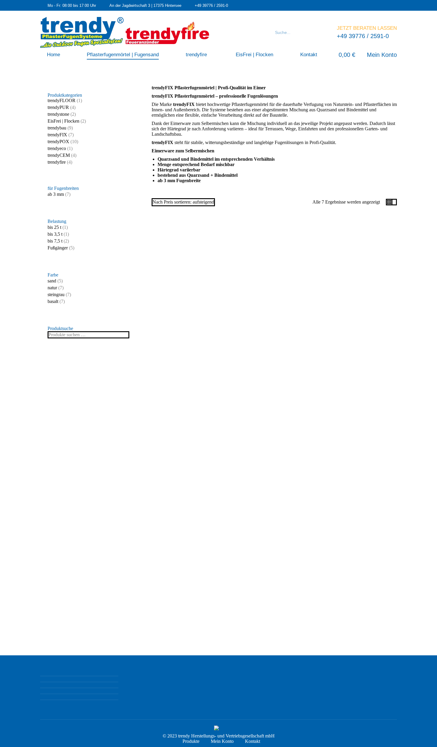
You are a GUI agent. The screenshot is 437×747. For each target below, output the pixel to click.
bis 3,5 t (55, 234)
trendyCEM (59, 155)
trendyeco (57, 148)
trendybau (57, 127)
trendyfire (57, 162)
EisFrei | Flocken (63, 121)
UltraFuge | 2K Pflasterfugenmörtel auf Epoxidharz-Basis (188, 580)
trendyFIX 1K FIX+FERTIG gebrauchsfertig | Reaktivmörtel (274, 292)
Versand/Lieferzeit (188, 314)
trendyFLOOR (62, 100)
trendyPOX (58, 141)
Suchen (123, 334)
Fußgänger (58, 247)
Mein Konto (382, 54)
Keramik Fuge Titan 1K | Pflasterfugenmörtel (360, 292)
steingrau (56, 294)
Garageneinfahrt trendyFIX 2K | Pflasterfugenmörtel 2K (274, 436)
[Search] (325, 32)
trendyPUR (58, 107)
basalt (53, 301)
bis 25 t (54, 227)
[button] (188, 267)
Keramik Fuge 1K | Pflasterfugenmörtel (188, 292)
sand (52, 280)
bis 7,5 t (55, 240)
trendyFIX (57, 134)
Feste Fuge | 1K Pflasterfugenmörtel (188, 433)
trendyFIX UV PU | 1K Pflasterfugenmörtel (360, 436)
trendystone (58, 114)
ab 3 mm (56, 194)
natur (52, 287)
